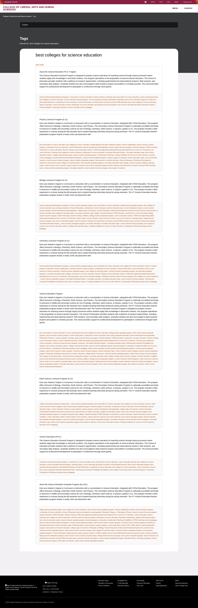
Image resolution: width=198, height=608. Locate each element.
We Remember (123, 583)
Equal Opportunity (161, 585)
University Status (103, 580)
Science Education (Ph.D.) (50, 437)
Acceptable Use (122, 580)
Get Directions (50, 586)
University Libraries (123, 585)
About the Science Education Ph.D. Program (57, 72)
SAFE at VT (159, 580)
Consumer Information (143, 583)
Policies (158, 583)
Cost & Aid (140, 585)
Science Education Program (50, 294)
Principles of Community (105, 583)
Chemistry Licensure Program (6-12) (54, 241)
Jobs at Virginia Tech (181, 585)
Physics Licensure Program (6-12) (53, 119)
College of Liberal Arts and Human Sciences (17, 16)
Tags (34, 16)
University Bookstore (181, 583)
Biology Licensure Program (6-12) (53, 180)
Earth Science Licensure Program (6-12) (56, 379)
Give (168, 2)
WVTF (177, 580)
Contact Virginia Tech (53, 592)
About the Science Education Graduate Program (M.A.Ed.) (63, 484)
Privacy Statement (103, 585)
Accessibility (140, 580)
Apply (153, 2)
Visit (161, 2)
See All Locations (51, 589)
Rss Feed (40, 65)
